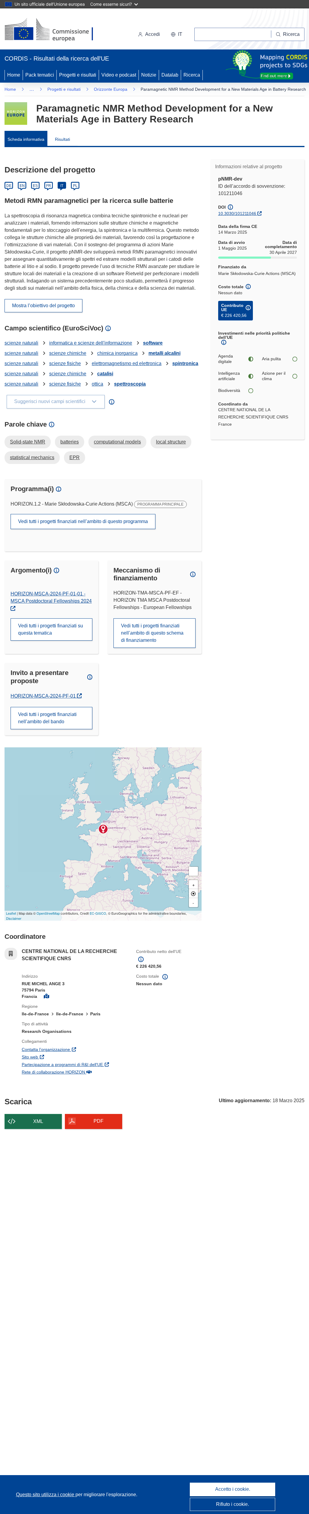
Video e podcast (118, 74)
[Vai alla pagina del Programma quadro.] (16, 113)
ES (35, 186)
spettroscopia (130, 383)
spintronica (185, 363)
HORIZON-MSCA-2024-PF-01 (44, 696)
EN (22, 186)
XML (38, 1121)
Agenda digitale (225, 359)
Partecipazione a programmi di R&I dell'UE (74, 1064)
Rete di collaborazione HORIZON (74, 1071)
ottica (97, 383)
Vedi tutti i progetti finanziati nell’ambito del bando (47, 718)
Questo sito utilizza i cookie (45, 1494)
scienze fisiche (65, 363)
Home (13, 74)
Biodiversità (229, 390)
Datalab (169, 74)
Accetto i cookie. (232, 1489)
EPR (74, 457)
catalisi (105, 373)
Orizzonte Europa (110, 89)
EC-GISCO (98, 913)
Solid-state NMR (27, 441)
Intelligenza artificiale (229, 376)
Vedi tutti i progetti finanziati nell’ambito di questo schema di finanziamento (152, 633)
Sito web (59, 1056)
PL (75, 186)
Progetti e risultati (77, 74)
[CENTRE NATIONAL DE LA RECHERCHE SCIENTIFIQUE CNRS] (103, 829)
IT (61, 186)
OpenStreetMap (48, 913)
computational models (117, 441)
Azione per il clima (273, 376)
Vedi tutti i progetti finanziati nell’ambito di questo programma (83, 521)
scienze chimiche (67, 353)
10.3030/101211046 (237, 213)
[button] (176, 34)
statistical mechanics (32, 457)
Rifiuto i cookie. (232, 1504)
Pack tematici (39, 74)
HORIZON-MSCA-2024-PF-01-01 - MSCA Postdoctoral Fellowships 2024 (51, 597)
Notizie (148, 74)
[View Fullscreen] (193, 871)
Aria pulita (271, 358)
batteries (69, 441)
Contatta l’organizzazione (74, 1049)
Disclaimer (13, 918)
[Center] (193, 893)
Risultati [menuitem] (62, 139)
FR (48, 186)
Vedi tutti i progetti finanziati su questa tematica (50, 629)
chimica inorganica (117, 353)
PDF (99, 1121)
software (153, 342)
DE (8, 186)
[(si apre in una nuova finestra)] (53, 30)
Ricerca (191, 74)
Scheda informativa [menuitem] (26, 139)
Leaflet (11, 913)
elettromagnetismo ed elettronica (126, 363)
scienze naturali (21, 342)
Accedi (152, 34)
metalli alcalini (164, 353)
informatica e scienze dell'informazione (90, 342)
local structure (171, 441)
